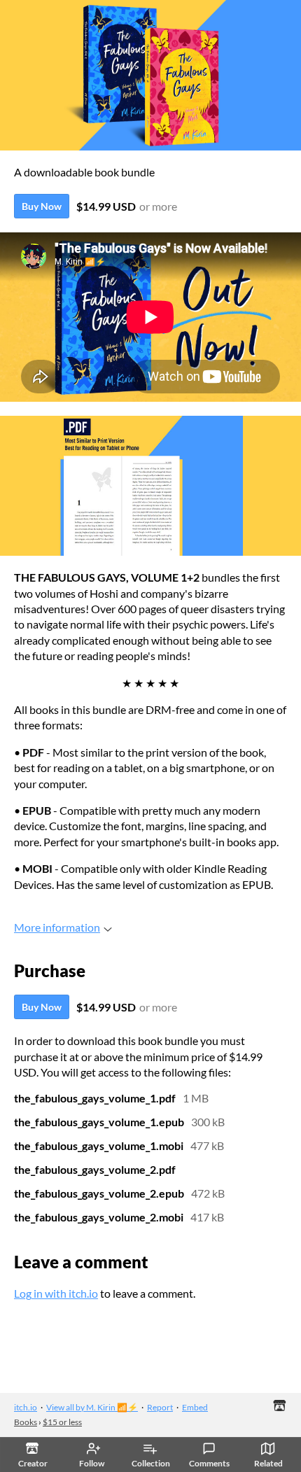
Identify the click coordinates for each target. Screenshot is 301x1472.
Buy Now (42, 206)
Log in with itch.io (56, 1293)
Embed (195, 1407)
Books (25, 1422)
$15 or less (62, 1422)
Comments (209, 1463)
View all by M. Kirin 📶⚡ (92, 1407)
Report (160, 1407)
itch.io (25, 1407)
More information (57, 927)
